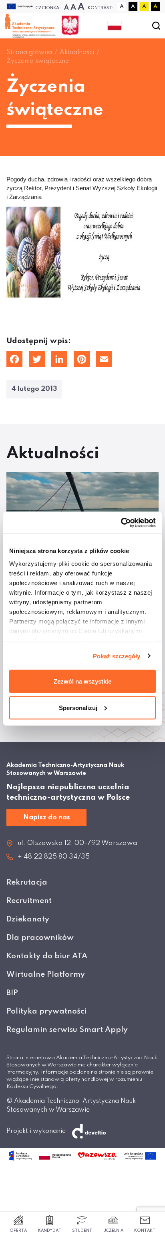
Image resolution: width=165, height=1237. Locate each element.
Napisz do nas (46, 817)
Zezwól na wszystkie (82, 681)
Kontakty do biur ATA (46, 956)
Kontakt (144, 1231)
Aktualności (77, 52)
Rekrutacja (26, 882)
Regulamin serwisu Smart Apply (67, 1030)
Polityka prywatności (46, 1011)
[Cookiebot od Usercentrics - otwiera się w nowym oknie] (121, 522)
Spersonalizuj (78, 707)
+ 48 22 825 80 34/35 (54, 856)
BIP (12, 993)
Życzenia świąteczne (37, 61)
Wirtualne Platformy (45, 974)
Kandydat (49, 1231)
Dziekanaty (27, 919)
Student (82, 1231)
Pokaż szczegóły (117, 655)
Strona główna (29, 52)
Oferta (18, 1231)
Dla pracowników (40, 937)
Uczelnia (113, 1231)
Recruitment (29, 901)
